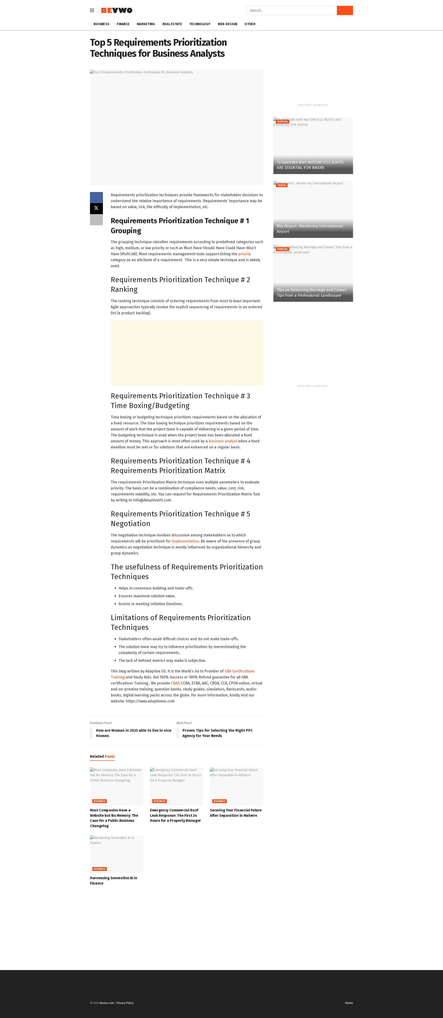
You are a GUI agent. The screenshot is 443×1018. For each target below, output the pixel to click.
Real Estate (172, 24)
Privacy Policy (125, 1003)
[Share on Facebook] (96, 197)
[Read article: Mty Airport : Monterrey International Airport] (313, 209)
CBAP (175, 683)
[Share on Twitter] (96, 208)
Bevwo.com (107, 1003)
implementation (185, 541)
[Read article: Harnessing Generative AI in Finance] (116, 854)
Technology (199, 24)
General (282, 121)
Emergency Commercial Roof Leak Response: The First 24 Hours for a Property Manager (175, 815)
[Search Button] (345, 10)
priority (244, 254)
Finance (123, 24)
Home (349, 1003)
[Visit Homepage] (117, 10)
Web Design (227, 24)
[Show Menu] (92, 10)
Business (101, 24)
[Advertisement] (187, 353)
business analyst (223, 441)
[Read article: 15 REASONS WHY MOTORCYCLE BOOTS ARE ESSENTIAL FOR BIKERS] (313, 145)
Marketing (146, 24)
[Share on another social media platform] (96, 219)
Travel (281, 185)
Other (250, 24)
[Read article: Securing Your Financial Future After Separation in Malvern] (236, 786)
